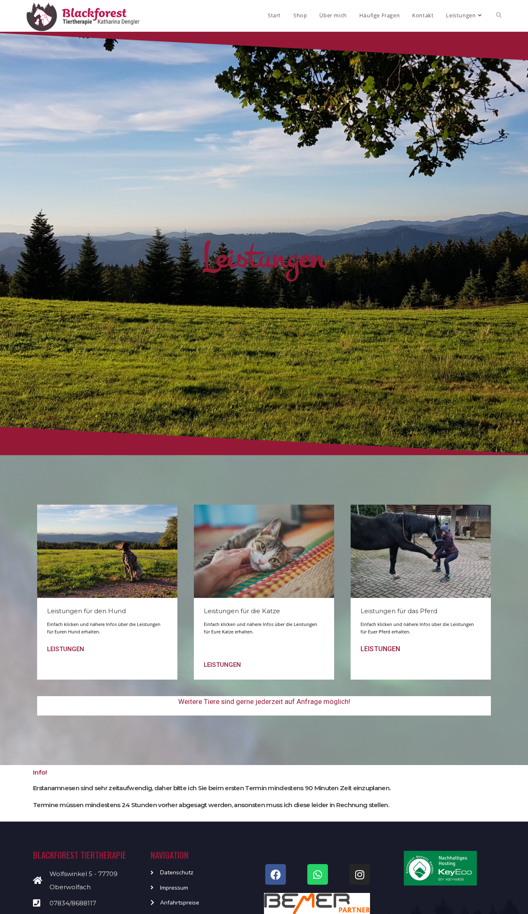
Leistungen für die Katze (242, 611)
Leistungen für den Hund (86, 611)
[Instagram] (359, 874)
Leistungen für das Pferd (399, 611)
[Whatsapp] (317, 874)
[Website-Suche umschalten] (499, 15)
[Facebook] (275, 874)
